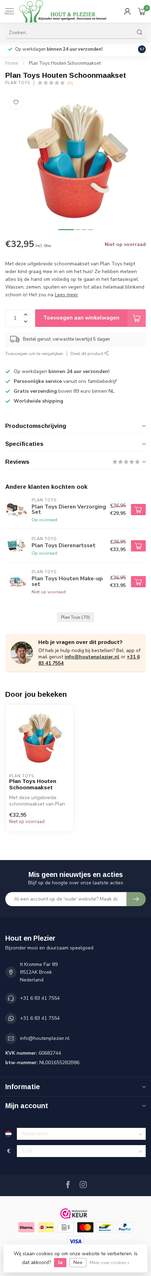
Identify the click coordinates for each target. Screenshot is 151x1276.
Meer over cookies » (109, 1262)
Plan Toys (17, 83)
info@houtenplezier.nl (92, 656)
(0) (70, 83)
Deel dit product (87, 353)
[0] (142, 11)
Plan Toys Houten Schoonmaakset (65, 63)
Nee (78, 1262)
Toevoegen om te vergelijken (34, 353)
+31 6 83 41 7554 (40, 998)
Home (11, 63)
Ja (60, 1262)
